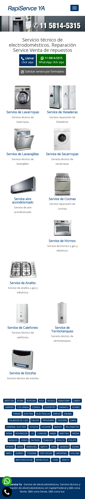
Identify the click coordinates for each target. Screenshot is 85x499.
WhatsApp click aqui (51, 60)
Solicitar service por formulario (44, 71)
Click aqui (28, 60)
